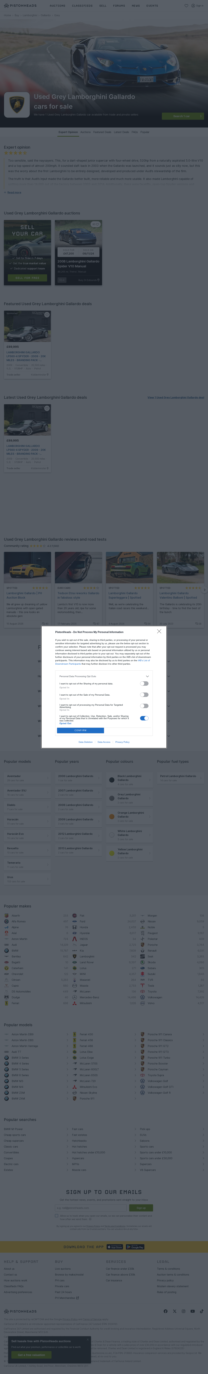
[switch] (144, 683)
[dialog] (104, 687)
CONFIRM (81, 730)
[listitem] (104, 676)
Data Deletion (86, 742)
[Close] (160, 632)
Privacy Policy (122, 742)
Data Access (104, 742)
